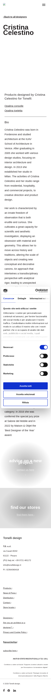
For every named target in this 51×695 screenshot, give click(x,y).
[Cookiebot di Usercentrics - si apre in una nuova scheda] (36, 290)
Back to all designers (15, 17)
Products (7, 588)
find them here (25, 514)
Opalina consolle (14, 106)
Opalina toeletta (13, 110)
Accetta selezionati (25, 394)
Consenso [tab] (8, 298)
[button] (44, 4)
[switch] (44, 356)
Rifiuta (25, 402)
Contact (7, 602)
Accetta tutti (26, 386)
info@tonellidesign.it (12, 565)
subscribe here (10, 650)
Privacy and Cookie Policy (15, 632)
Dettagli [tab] (22, 298)
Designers (8, 618)
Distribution (8, 598)
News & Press (9, 593)
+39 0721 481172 (23, 560)
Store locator (9, 607)
